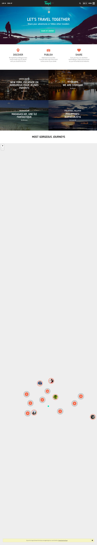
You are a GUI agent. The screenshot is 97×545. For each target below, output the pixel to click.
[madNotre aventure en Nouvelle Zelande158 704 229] (92, 417)
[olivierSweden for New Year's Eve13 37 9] (51, 381)
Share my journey (47, 31)
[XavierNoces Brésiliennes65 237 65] (34, 412)
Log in (4, 3)
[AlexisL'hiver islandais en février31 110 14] (40, 383)
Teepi (48, 3)
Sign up (9, 3)
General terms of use (62, 540)
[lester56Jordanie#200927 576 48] (55, 397)
